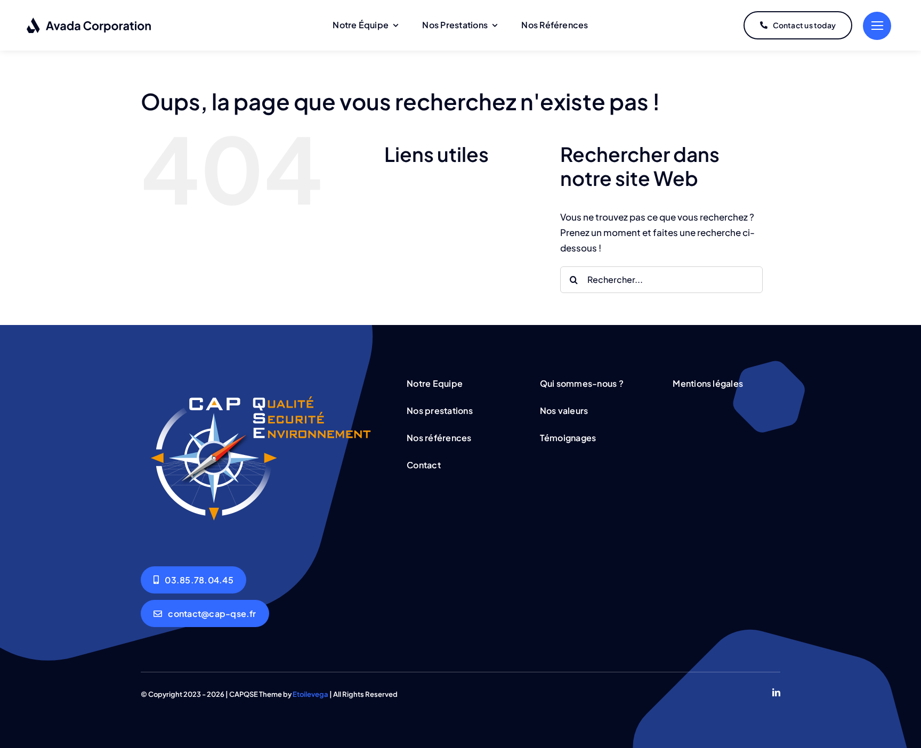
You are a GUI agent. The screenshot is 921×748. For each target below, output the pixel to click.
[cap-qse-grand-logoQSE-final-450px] (261, 377)
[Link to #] (877, 26)
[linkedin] (776, 692)
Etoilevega (310, 694)
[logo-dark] (89, 21)
